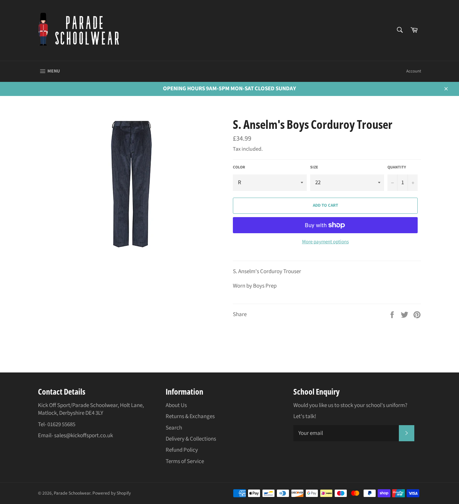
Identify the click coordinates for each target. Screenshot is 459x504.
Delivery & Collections (191, 439)
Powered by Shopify (111, 493)
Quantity (396, 167)
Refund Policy (182, 450)
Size (314, 167)
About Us (176, 405)
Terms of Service (185, 461)
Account (413, 71)
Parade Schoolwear (72, 493)
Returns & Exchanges (190, 416)
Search (174, 428)
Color (239, 167)
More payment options (325, 242)
